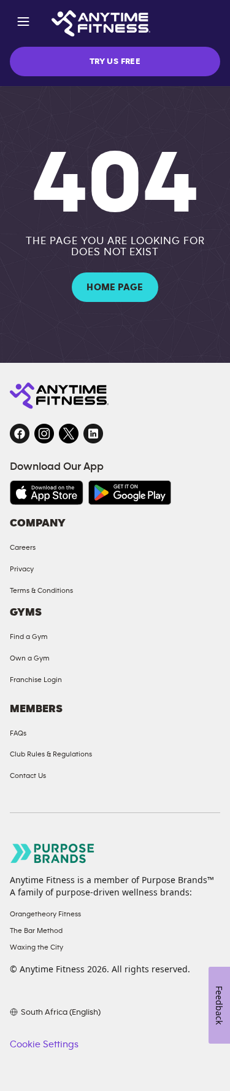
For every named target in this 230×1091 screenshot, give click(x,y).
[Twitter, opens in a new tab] (69, 433)
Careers (23, 547)
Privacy (22, 569)
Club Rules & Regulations (51, 754)
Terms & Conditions (41, 590)
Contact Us (28, 775)
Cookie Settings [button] (44, 1044)
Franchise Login (36, 679)
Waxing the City (36, 947)
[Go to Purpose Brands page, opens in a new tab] (53, 853)
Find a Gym (29, 636)
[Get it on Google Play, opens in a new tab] (129, 492)
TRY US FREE (115, 61)
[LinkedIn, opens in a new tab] (93, 433)
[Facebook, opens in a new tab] (19, 433)
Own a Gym (30, 658)
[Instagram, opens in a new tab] (44, 433)
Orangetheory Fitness (45, 914)
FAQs (18, 733)
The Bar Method (36, 930)
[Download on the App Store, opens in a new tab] (46, 492)
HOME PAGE (114, 287)
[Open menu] (23, 23)
